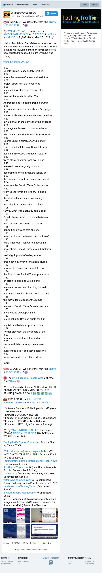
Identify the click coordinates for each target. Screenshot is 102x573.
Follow (53, 14)
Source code (89, 561)
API (19, 564)
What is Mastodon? (51, 558)
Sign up (94, 5)
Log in (84, 5)
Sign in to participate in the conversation (31, 549)
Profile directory (23, 5)
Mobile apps (45, 5)
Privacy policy (6, 564)
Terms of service (7, 561)
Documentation (23, 561)
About (35, 5)
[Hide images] (6, 510)
